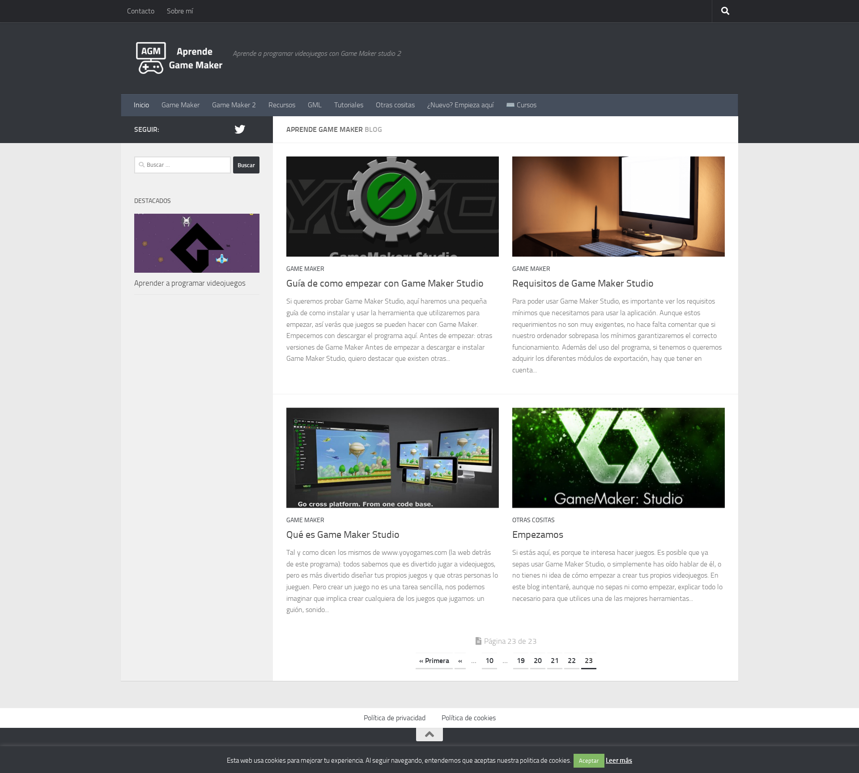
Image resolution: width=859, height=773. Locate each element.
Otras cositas (395, 105)
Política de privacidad (394, 718)
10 (489, 660)
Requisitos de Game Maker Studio (583, 283)
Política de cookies (469, 718)
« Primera (434, 660)
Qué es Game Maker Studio (343, 535)
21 (555, 660)
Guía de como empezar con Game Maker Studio (385, 283)
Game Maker (181, 105)
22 (572, 660)
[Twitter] (239, 129)
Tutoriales (348, 105)
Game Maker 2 (234, 105)
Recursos (281, 105)
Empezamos (537, 535)
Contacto (140, 11)
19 (521, 660)
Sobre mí (180, 11)
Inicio (141, 105)
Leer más (619, 760)
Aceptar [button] (589, 760)
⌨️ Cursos (521, 105)
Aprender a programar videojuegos (190, 283)
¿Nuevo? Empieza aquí (460, 105)
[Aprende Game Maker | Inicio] (179, 58)
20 (538, 660)
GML (315, 105)
